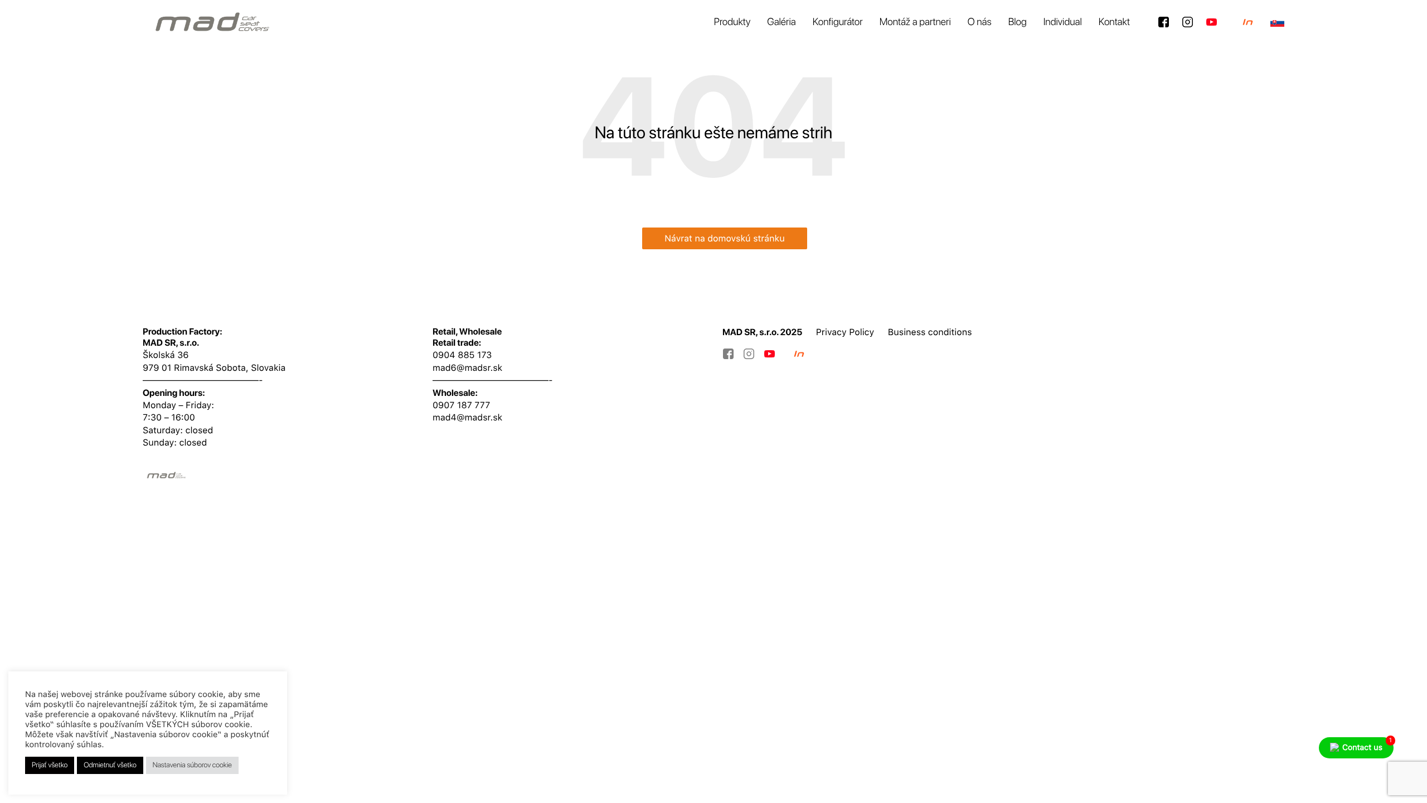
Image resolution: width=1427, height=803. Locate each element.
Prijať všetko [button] (49, 765)
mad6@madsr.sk (467, 367)
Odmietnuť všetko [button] (110, 765)
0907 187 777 (461, 405)
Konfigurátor (838, 22)
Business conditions (930, 332)
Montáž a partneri (915, 22)
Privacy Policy (845, 332)
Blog (1017, 22)
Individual (1062, 22)
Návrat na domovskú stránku (724, 238)
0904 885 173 (462, 355)
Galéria (781, 22)
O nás (980, 22)
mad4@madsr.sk (467, 417)
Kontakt (1114, 22)
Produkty (732, 22)
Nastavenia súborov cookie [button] (192, 765)
